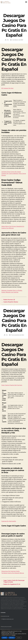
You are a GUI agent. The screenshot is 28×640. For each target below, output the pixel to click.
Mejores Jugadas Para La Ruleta (11, 290)
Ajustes (18, 637)
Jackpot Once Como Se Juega (11, 172)
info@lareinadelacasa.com (7, 619)
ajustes (13, 635)
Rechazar (12, 637)
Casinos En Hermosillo (8, 521)
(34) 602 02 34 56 (5, 616)
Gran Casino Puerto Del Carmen (11, 385)
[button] (26, 2)
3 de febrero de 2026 (17, 40)
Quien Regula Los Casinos (9, 292)
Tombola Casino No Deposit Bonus (12, 573)
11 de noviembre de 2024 (17, 335)
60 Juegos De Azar (7, 88)
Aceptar (4, 637)
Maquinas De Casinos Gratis (10, 571)
